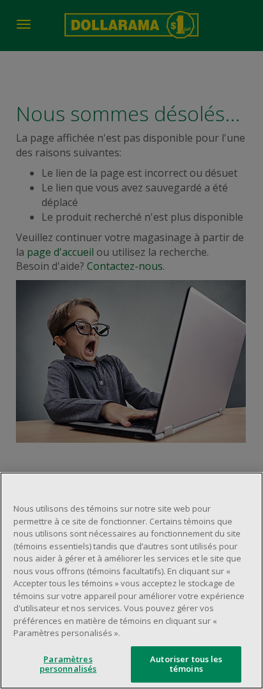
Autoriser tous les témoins (186, 664)
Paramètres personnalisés (68, 664)
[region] (131, 580)
